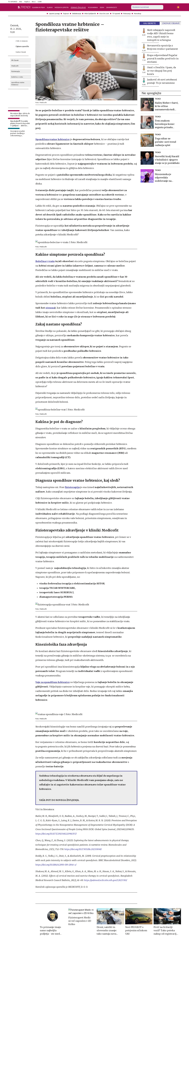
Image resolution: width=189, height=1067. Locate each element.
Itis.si (33, 1)
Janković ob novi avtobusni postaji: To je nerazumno (162, 81)
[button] (9, 7)
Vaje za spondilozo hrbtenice (52, 682)
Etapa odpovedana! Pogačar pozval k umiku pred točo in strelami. (162, 58)
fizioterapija (15, 71)
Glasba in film (38, 7)
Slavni (49, 7)
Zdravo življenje (78, 7)
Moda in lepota (61, 7)
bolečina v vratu (17, 77)
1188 (40, 1)
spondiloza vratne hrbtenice (17, 84)
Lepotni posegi (54, 13)
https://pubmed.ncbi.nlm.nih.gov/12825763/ (105, 880)
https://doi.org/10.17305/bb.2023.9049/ (83, 849)
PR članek (15, 60)
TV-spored (116, 13)
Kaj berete (149, 23)
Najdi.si (27, 1)
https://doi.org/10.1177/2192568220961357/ (56, 833)
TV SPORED (12, 1)
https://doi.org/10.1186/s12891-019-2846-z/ (56, 864)
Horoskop (137, 13)
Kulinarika (93, 7)
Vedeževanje (76, 13)
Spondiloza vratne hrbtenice (52, 139)
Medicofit (14, 66)
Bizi (20, 1)
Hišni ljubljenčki (90, 13)
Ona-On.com (104, 13)
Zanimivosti (111, 7)
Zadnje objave (171, 23)
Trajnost (66, 13)
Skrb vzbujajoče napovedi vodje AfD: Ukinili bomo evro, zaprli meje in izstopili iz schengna (161, 35)
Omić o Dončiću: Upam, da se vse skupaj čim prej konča (161, 70)
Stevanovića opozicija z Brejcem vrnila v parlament (162, 47)
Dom (102, 7)
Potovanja (127, 13)
